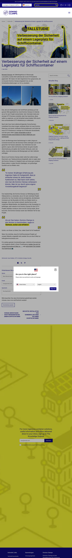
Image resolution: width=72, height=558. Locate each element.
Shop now (53, 288)
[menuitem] (63, 5)
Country (17, 281)
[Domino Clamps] (10, 13)
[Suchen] (56, 5)
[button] (12, 5)
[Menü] (69, 13)
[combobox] (44, 5)
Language (39, 281)
